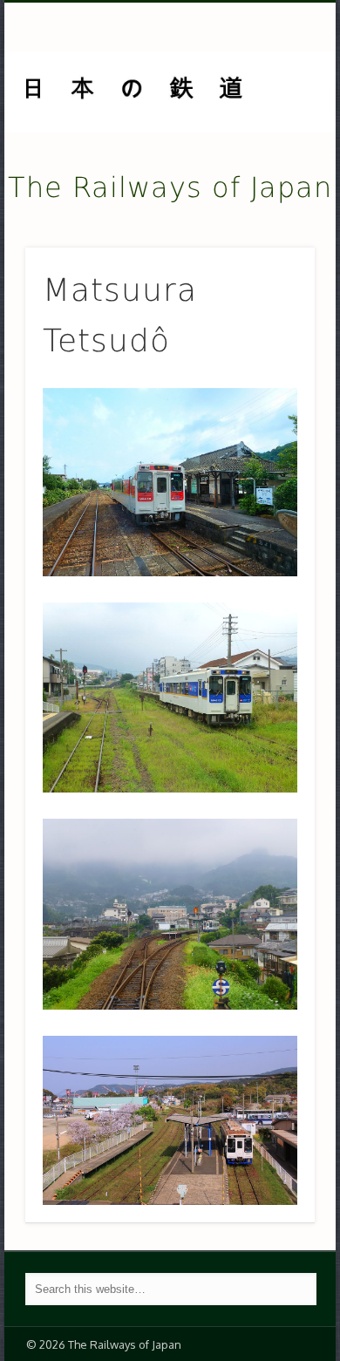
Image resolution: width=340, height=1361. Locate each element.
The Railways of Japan (170, 187)
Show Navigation (272, 156)
